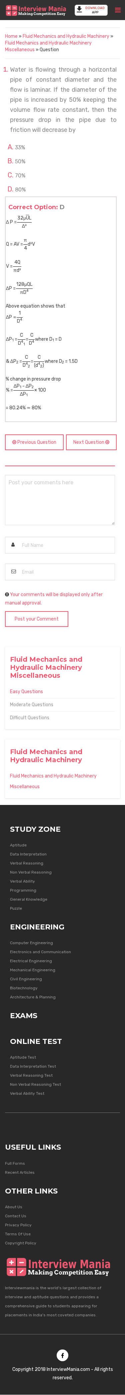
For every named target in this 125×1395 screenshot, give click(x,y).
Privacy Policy (18, 1225)
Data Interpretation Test (33, 1066)
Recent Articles (20, 1172)
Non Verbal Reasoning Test (35, 1084)
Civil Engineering (26, 979)
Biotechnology (24, 988)
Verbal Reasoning (26, 863)
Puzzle (16, 908)
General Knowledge (28, 899)
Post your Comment (37, 619)
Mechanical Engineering (32, 970)
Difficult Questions (29, 718)
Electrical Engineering (31, 961)
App (95, 10)
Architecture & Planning (33, 997)
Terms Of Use (18, 1234)
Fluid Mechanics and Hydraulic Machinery (66, 36)
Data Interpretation (28, 854)
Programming (23, 890)
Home (11, 36)
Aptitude (18, 845)
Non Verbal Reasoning (31, 872)
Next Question (89, 442)
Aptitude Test (23, 1057)
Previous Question (36, 442)
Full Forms (15, 1163)
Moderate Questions (31, 705)
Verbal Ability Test (27, 1093)
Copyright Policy (20, 1243)
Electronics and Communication (40, 952)
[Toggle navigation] (118, 10)
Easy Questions (26, 691)
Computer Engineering (31, 942)
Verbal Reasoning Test (31, 1075)
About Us (13, 1207)
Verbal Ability (22, 881)
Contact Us (15, 1216)
